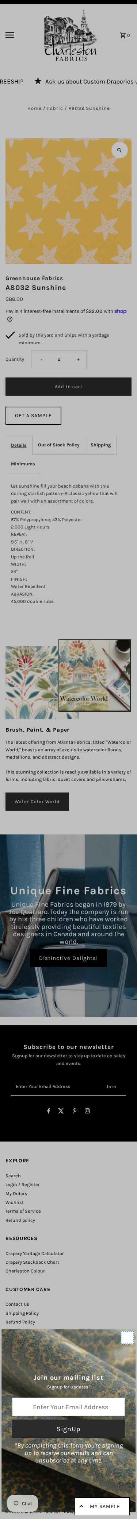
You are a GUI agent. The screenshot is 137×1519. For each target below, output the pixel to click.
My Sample (105, 1506)
